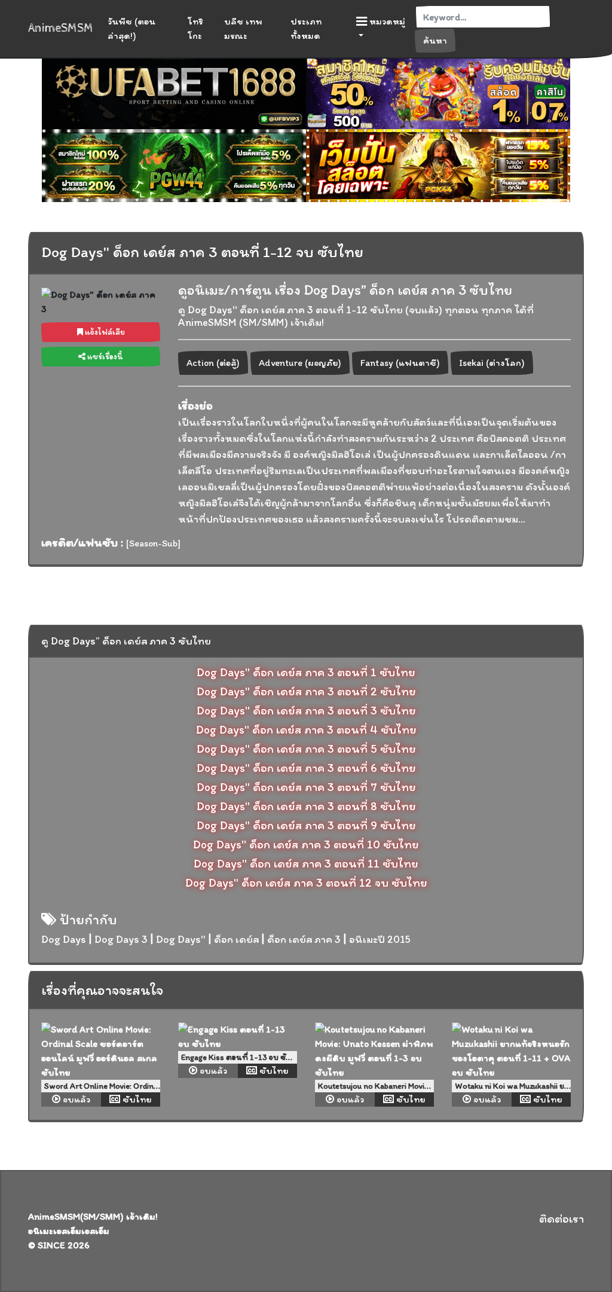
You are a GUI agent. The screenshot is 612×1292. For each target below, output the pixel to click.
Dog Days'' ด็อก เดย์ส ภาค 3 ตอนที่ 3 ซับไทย (306, 710)
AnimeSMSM (60, 28)
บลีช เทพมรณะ (243, 28)
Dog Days (63, 939)
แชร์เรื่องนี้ (104, 357)
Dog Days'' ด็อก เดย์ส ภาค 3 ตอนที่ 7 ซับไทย (306, 787)
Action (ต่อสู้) (213, 362)
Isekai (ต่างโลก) (492, 362)
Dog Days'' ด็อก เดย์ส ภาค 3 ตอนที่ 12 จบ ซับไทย (306, 882)
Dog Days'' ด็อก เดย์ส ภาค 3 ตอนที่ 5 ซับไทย (306, 748)
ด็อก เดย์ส (236, 939)
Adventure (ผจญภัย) (300, 362)
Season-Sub (153, 543)
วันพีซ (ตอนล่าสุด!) (131, 28)
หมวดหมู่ (386, 21)
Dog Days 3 (121, 939)
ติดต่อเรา (561, 1218)
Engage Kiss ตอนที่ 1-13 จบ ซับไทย (243, 1057)
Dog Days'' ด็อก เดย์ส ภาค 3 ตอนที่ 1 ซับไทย (306, 672)
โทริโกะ (195, 28)
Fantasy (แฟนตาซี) (400, 362)
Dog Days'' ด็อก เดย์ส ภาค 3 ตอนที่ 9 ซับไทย (306, 825)
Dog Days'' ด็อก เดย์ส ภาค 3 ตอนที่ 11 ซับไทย (306, 863)
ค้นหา (435, 40)
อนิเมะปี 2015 (380, 939)
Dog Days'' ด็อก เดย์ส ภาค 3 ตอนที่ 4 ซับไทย (306, 729)
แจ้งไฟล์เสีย (104, 332)
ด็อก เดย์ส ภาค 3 (304, 939)
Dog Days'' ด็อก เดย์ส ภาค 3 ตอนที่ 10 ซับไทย (306, 844)
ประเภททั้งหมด (306, 28)
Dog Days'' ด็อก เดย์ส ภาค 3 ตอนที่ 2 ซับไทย (306, 691)
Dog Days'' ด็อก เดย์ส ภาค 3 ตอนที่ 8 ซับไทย (306, 806)
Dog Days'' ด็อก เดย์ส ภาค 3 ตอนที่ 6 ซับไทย (306, 767)
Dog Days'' (181, 939)
